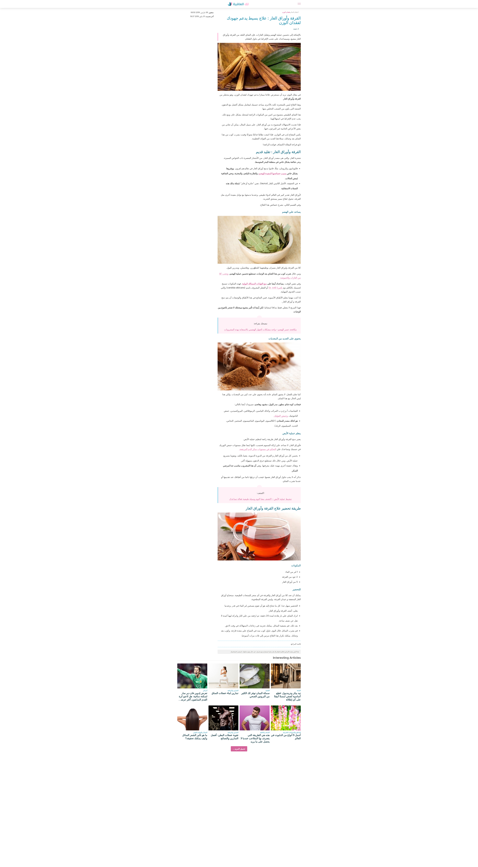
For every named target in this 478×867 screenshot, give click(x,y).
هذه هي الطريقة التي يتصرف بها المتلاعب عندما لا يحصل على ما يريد (255, 738)
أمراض (205, 690)
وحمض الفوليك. (280, 416)
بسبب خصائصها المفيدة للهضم (273, 173)
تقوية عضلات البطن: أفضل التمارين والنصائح (224, 737)
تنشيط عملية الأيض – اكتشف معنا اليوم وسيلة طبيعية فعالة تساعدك (260, 499)
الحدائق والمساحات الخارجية (292, 732)
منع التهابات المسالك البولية (254, 283)
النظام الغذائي (294, 12)
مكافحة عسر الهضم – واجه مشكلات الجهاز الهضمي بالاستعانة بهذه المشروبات (260, 329)
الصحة (299, 690)
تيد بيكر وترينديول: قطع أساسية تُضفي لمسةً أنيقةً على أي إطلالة (287, 696)
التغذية (268, 690)
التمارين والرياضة (233, 690)
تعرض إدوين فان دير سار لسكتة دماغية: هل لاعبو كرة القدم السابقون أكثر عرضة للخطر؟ (193, 696)
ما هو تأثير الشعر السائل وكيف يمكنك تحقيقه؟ (194, 737)
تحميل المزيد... (239, 749)
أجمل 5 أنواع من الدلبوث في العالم (286, 737)
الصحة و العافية (265, 732)
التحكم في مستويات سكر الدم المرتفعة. (257, 449)
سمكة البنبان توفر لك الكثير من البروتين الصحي (255, 695)
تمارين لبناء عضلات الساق (225, 693)
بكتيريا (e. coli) (276, 287)
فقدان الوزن (286, 12)
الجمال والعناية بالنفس (200, 732)
